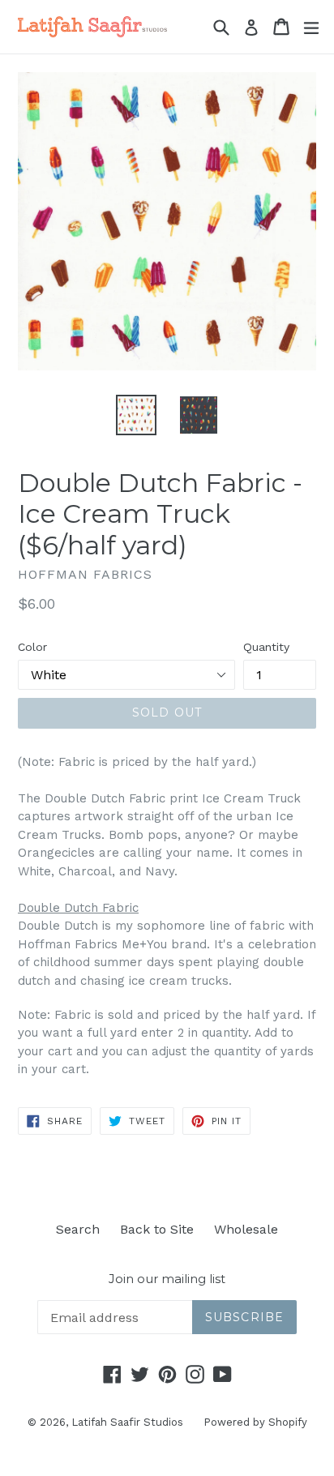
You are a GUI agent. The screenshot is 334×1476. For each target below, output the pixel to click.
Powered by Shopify (255, 1422)
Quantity (266, 646)
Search (78, 1229)
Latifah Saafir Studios (127, 1422)
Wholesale (246, 1229)
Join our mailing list (167, 1279)
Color (32, 646)
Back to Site (157, 1229)
